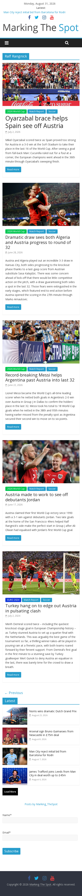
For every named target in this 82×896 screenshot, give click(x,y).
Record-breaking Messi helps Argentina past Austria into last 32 (40, 377)
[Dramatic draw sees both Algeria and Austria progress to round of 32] (41, 185)
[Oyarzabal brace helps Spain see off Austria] (41, 65)
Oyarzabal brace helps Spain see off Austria (36, 122)
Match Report (36, 111)
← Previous (13, 692)
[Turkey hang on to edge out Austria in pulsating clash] (41, 553)
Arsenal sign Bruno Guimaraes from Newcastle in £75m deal (51, 733)
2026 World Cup (16, 111)
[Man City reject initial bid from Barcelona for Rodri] (14, 750)
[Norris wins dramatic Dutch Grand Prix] (14, 709)
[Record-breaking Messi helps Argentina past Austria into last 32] (41, 323)
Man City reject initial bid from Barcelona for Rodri (34, 12)
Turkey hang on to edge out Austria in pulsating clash (40, 608)
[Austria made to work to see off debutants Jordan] (41, 442)
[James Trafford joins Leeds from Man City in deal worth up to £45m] (14, 770)
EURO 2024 (13, 599)
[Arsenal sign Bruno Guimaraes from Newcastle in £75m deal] (14, 729)
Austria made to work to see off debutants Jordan (36, 496)
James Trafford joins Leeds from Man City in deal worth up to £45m (52, 773)
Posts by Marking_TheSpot (41, 804)
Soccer (52, 111)
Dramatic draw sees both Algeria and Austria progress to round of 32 (38, 242)
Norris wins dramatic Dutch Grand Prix (52, 711)
